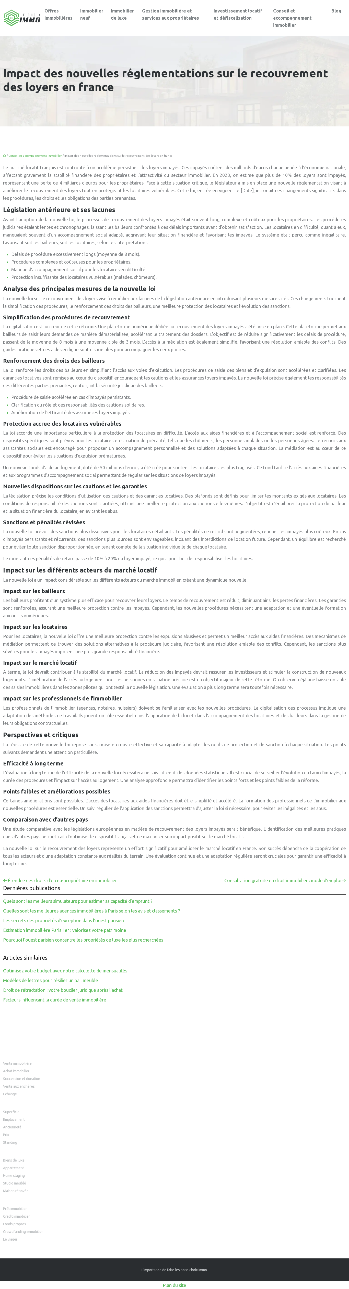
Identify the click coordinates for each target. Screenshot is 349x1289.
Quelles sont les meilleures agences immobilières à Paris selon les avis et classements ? (91, 910)
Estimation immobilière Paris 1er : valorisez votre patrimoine (64, 930)
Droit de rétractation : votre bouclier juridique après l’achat (63, 990)
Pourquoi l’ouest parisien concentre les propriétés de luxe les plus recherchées (83, 939)
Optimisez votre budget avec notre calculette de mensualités (65, 970)
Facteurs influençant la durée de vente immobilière (54, 999)
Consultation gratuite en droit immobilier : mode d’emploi (282, 880)
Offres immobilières (58, 14)
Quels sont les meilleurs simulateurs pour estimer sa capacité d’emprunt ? (78, 901)
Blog (336, 10)
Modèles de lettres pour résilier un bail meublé (50, 980)
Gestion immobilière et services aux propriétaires (170, 14)
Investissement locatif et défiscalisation (238, 14)
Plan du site (174, 1285)
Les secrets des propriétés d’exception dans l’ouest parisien (63, 920)
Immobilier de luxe (122, 14)
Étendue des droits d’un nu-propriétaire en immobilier (62, 880)
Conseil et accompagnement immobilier (292, 18)
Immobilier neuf (91, 14)
